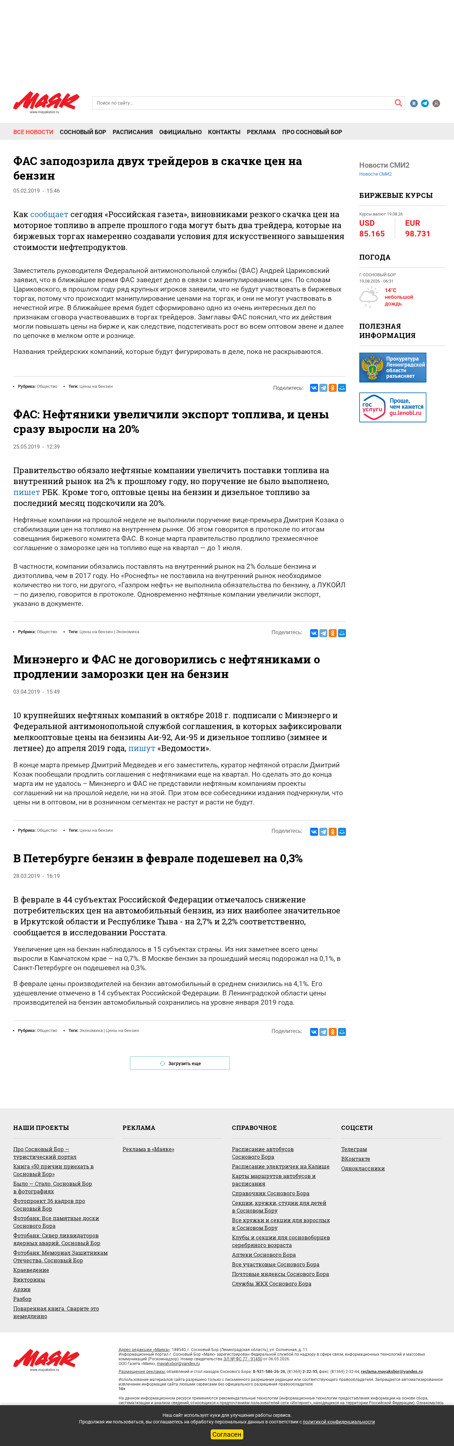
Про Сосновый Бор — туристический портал (44, 1153)
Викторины (29, 1279)
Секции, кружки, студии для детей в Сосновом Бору (279, 1206)
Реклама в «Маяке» (148, 1149)
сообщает (49, 214)
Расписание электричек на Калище (281, 1166)
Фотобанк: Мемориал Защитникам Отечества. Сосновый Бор (60, 1256)
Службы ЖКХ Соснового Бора (271, 1283)
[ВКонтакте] (314, 388)
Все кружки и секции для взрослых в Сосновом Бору (281, 1224)
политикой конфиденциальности (339, 1421)
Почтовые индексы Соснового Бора (280, 1273)
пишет (26, 492)
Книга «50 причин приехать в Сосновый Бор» (53, 1170)
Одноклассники (363, 1168)
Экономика (127, 631)
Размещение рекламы (142, 1371)
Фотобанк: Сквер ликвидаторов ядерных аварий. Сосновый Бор (56, 1239)
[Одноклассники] (333, 388)
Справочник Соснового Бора (270, 1193)
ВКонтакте (355, 1158)
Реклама (261, 132)
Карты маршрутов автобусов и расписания (274, 1179)
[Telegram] (323, 388)
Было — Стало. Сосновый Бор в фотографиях (52, 1187)
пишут (142, 748)
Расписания (133, 132)
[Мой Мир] (342, 388)
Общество (47, 386)
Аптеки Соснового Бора (264, 1254)
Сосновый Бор (83, 132)
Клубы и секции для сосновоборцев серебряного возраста (281, 1241)
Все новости (33, 132)
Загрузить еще (185, 1063)
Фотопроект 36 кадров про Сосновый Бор (49, 1204)
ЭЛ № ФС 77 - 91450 (242, 1358)
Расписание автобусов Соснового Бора (263, 1153)
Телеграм (354, 1149)
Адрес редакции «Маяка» (144, 1349)
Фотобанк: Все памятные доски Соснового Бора (56, 1222)
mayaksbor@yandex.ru (178, 1363)
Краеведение (31, 1269)
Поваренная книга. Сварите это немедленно (56, 1312)
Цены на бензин (96, 386)
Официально (180, 132)
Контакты (224, 132)
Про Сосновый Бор (312, 132)
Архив (22, 1289)
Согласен (227, 1434)
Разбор (22, 1298)
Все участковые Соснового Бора (275, 1264)
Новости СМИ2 (375, 174)
